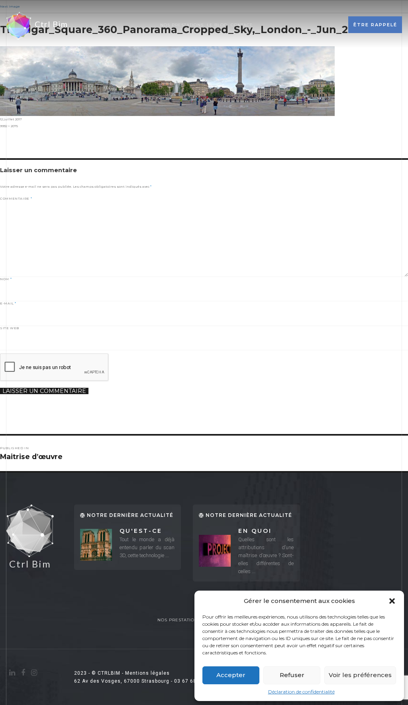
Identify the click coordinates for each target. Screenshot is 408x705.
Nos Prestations (182, 24)
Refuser (292, 675)
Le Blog (217, 24)
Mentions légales (147, 673)
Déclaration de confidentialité (301, 692)
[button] (392, 601)
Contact (241, 24)
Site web (9, 328)
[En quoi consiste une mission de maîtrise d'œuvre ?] (215, 551)
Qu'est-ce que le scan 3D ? (146, 531)
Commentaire (16, 198)
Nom (6, 279)
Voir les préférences (360, 675)
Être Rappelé (375, 24)
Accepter (230, 675)
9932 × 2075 (9, 126)
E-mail (8, 303)
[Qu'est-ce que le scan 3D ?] (96, 545)
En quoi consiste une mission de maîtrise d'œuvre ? (264, 531)
